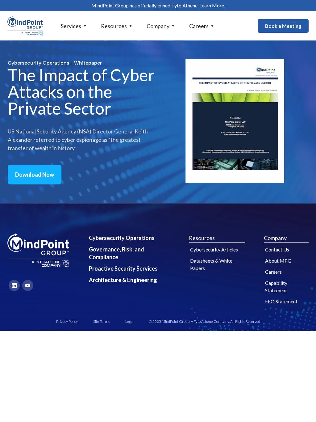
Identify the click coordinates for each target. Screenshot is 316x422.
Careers (273, 272)
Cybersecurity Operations (122, 237)
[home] (25, 26)
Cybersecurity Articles (214, 249)
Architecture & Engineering (123, 279)
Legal (129, 321)
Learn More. (212, 5)
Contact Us (277, 249)
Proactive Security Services (123, 268)
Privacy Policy (67, 321)
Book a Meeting (283, 26)
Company (275, 237)
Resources (202, 237)
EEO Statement (281, 301)
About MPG (278, 261)
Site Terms (101, 321)
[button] (74, 26)
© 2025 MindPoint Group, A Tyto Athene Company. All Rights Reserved (204, 321)
